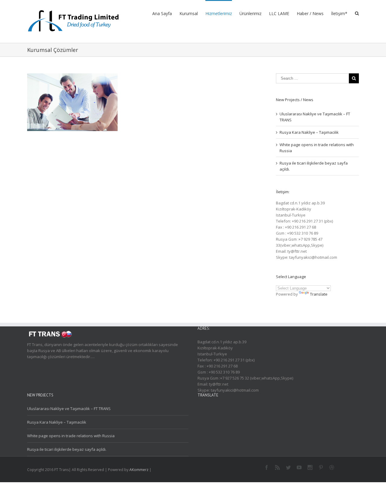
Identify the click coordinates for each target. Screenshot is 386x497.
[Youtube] (299, 467)
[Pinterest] (320, 467)
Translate (318, 294)
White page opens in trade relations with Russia (71, 435)
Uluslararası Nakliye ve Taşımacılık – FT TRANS (69, 408)
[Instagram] (310, 467)
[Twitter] (288, 467)
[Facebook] (266, 467)
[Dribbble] (331, 467)
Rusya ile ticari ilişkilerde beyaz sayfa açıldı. (66, 449)
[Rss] (277, 467)
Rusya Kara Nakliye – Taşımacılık (309, 132)
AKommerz (138, 469)
